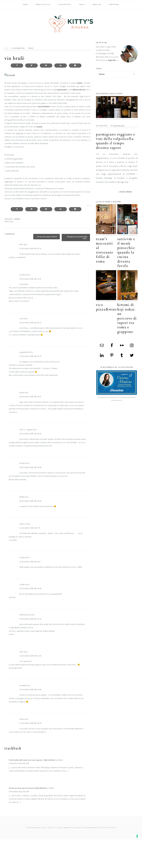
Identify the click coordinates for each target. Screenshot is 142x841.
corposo (39, 127)
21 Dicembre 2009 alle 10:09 (30, 588)
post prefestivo (44, 106)
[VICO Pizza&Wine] (106, 285)
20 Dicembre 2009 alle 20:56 (30, 501)
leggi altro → (113, 60)
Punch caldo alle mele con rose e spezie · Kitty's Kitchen (32, 760)
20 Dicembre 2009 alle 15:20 (30, 433)
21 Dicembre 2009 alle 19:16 (30, 723)
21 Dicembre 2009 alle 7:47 (29, 528)
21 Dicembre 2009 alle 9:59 (29, 561)
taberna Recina (79, 89)
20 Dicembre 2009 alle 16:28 (30, 467)
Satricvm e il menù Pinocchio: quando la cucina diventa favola (126, 252)
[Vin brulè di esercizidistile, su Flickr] (9, 75)
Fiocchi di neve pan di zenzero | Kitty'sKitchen (28, 788)
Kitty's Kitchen (71, 23)
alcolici (11, 221)
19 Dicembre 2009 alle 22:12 (30, 322)
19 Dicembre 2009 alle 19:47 (30, 279)
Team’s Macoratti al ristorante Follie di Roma (104, 250)
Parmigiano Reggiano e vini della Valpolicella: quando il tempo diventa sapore (115, 141)
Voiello (79, 83)
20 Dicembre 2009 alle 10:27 (30, 396)
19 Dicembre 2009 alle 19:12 (30, 248)
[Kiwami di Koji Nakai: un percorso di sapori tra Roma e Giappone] (127, 285)
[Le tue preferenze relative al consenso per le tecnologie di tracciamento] (137, 836)
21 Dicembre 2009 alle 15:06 (30, 689)
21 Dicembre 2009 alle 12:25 (30, 656)
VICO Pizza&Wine (106, 307)
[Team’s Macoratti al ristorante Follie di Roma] (106, 219)
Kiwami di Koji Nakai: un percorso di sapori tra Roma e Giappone (127, 318)
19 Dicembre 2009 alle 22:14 (30, 356)
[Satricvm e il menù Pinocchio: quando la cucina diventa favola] (127, 219)
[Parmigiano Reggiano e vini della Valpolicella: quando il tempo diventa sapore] (117, 107)
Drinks (31, 48)
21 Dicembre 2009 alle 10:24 (30, 619)
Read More (126, 192)
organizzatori (62, 89)
